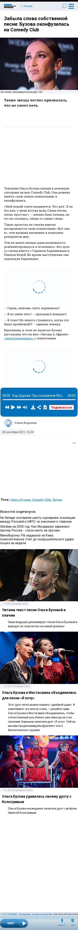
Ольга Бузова (20, 499)
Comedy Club (41, 499)
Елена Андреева (26, 422)
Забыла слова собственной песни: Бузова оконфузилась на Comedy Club (36, 24)
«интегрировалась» (19, 338)
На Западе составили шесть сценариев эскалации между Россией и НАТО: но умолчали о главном (37, 519)
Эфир (73, 925)
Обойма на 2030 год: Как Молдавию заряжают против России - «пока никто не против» (35, 528)
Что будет (12, 914)
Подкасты (62, 925)
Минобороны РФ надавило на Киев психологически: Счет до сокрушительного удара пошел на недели (37, 539)
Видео (57, 499)
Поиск (64, 6)
